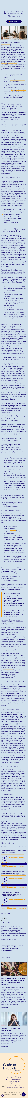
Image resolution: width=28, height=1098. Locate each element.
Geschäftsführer (7, 51)
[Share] (24, 1094)
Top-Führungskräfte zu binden (9, 63)
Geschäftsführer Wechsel (15, 945)
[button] (2, 1095)
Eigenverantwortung (8, 669)
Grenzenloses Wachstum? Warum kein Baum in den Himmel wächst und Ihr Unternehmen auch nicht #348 (13, 981)
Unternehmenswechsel (7, 950)
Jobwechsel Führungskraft (15, 947)
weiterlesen (4, 1007)
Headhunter (4, 240)
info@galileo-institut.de (14, 1083)
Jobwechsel (4, 947)
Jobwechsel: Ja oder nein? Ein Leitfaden (10, 1029)
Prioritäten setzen (6, 799)
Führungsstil (13, 530)
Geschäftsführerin (6, 237)
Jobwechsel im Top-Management (9, 948)
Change (13, 198)
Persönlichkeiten (11, 519)
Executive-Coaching (8, 665)
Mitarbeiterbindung (11, 474)
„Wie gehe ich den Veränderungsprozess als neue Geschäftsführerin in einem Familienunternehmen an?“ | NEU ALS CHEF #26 (13, 873)
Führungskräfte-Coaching (19, 832)
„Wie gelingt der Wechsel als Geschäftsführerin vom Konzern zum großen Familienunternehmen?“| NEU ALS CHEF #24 (13, 852)
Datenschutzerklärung (18, 1094)
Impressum (7, 1094)
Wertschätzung (5, 368)
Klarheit (21, 806)
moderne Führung (8, 144)
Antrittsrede (12, 214)
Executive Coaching (8, 202)
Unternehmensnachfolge (7, 571)
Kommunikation (17, 481)
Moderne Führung (14, 21)
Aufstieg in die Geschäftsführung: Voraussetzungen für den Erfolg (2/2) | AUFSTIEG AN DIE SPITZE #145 (11, 894)
